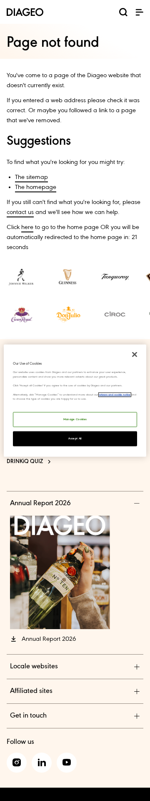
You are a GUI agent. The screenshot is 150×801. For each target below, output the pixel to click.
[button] (139, 12)
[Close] (134, 354)
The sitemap (31, 177)
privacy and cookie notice (114, 394)
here (27, 227)
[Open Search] (123, 13)
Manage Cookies (75, 419)
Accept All (75, 438)
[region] (75, 401)
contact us (20, 212)
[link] (21, 277)
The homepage (35, 187)
